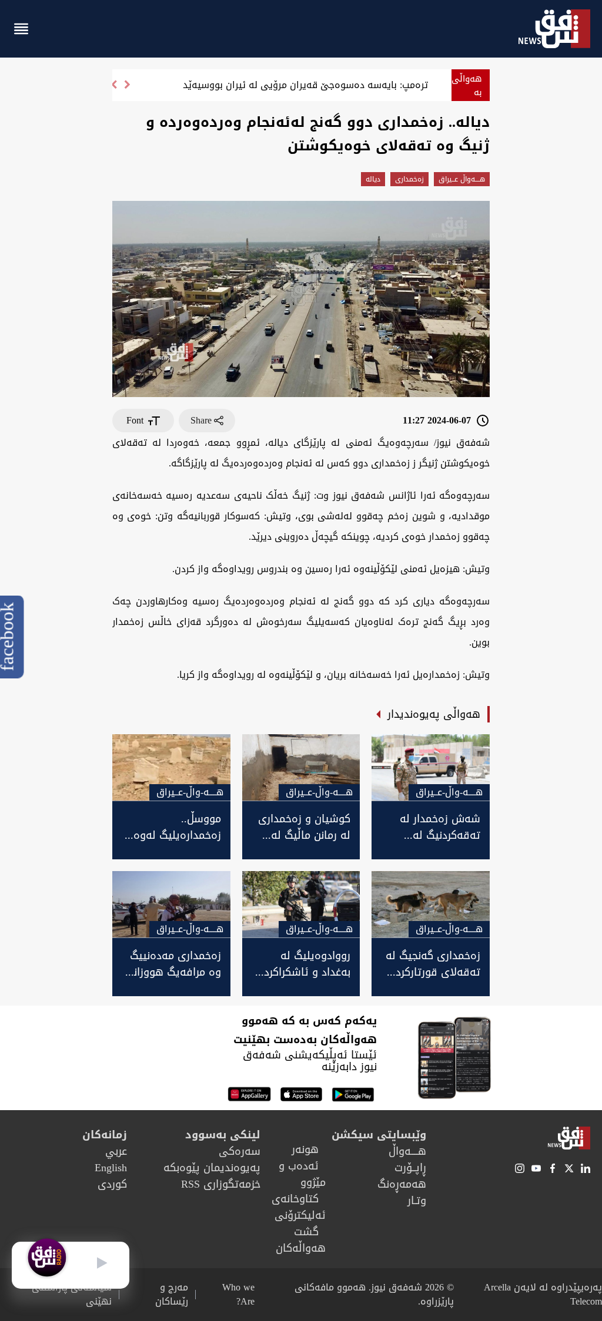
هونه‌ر (305, 1149)
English (111, 1168)
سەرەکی (239, 1151)
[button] (114, 89)
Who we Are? (238, 1294)
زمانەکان (104, 1135)
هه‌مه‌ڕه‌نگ (401, 1184)
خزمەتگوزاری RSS (220, 1184)
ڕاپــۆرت (410, 1168)
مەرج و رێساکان (171, 1294)
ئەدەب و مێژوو (302, 1174)
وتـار (416, 1201)
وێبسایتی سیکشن (379, 1135)
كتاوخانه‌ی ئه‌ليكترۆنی (299, 1207)
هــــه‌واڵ (407, 1151)
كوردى (112, 1184)
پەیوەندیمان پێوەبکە (211, 1168)
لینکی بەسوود (222, 1135)
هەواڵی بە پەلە (467, 91)
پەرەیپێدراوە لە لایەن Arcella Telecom (543, 1294)
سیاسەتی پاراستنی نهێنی (72, 1294)
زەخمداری (409, 179)
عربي (116, 1151)
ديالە (373, 179)
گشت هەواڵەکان (301, 1240)
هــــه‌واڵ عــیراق (462, 179)
